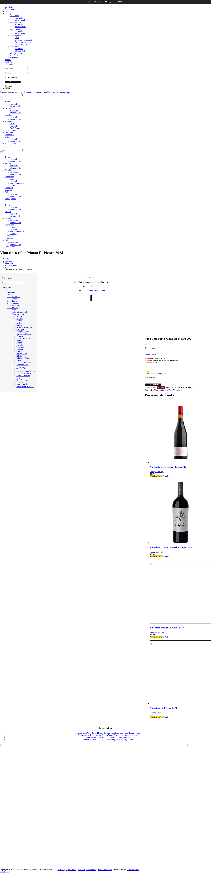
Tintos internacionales (20, 312)
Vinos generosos (13, 305)
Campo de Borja (22, 332)
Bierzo (19, 325)
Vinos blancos (12, 299)
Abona (19, 316)
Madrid (19, 343)
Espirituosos (11, 292)
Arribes (19, 323)
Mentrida (19, 345)
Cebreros (19, 336)
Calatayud (20, 330)
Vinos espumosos (13, 303)
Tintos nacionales (161, 390)
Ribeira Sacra (21, 354)
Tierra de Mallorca (23, 373)
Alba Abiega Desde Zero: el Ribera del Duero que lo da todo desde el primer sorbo (108, 733)
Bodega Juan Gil (156, 552)
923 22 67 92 (95, 286)
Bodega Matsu (150, 354)
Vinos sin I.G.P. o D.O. (25, 387)
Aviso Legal (62, 870)
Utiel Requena (22, 380)
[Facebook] (90, 298)
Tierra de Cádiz (22, 369)
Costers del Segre (23, 338)
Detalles (166, 476)
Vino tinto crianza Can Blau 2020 (167, 627)
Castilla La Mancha (24, 334)
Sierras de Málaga (23, 365)
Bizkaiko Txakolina (24, 327)
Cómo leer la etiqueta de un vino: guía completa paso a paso (108, 737)
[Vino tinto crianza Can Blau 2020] (180, 593)
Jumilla (19, 341)
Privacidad (72, 870)
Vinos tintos (177, 390)
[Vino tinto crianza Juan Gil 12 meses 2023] (180, 513)
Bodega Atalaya (156, 713)
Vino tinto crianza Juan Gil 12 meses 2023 (171, 547)
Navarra (19, 349)
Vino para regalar (13, 297)
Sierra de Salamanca (24, 362)
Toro (170, 390)
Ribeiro (19, 356)
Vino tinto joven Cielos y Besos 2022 (168, 467)
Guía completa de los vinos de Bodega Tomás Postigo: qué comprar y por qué (108, 735)
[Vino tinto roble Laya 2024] (180, 674)
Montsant (20, 347)
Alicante (19, 319)
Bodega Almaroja (157, 472)
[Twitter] (91, 298)
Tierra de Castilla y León (26, 371)
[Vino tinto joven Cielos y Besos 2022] (180, 432)
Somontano (20, 367)
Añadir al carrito (153, 385)
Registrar (8, 86)
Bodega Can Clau (157, 632)
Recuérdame (12, 77)
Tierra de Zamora (23, 376)
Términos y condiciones (87, 870)
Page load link (5, 872)
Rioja (18, 360)
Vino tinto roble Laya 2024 (163, 708)
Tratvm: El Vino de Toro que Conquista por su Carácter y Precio (108, 739)
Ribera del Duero (23, 358)
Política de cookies (105, 870)
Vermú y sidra (12, 294)
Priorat (19, 351)
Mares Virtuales (133, 870)
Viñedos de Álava (23, 384)
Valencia (19, 382)
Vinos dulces (12, 301)
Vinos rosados (12, 308)
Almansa (19, 321)
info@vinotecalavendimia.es (94, 290)
